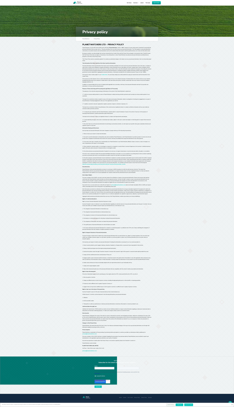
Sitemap (150, 397)
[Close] (232, 404)
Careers (124, 397)
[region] (117, 405)
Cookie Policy (104, 74)
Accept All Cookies (188, 404)
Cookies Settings (170, 404)
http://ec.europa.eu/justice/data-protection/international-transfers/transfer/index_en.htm (103, 164)
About (120, 397)
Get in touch (156, 2)
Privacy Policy (97, 38)
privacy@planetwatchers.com (118, 185)
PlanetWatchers (86, 38)
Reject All (179, 404)
